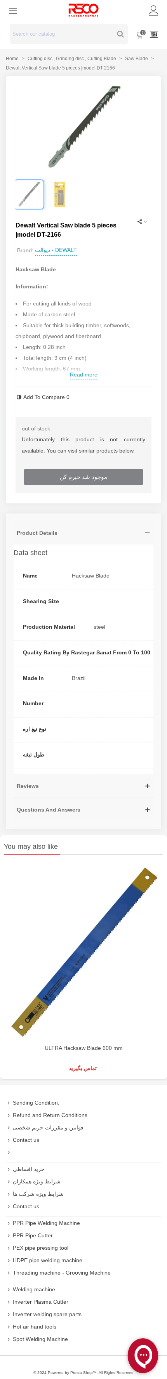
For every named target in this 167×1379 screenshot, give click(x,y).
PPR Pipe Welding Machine (46, 1223)
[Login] (153, 10)
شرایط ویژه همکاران (37, 1181)
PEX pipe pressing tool (40, 1248)
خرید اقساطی (29, 1169)
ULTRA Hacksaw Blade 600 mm (84, 1048)
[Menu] (13, 10)
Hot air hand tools (34, 1326)
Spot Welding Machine (40, 1339)
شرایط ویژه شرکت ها (38, 1194)
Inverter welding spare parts (47, 1314)
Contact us (26, 1140)
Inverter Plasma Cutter (40, 1302)
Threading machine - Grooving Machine (62, 1273)
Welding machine (34, 1289)
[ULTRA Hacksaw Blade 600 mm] (83, 951)
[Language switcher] (153, 34)
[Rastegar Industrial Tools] (83, 10)
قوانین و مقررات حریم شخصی (48, 1127)
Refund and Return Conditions (50, 1115)
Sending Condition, (36, 1103)
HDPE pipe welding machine (47, 1260)
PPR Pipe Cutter (33, 1235)
